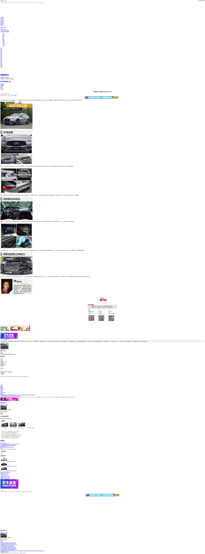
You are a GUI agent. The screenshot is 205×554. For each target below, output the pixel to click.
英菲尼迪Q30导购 (36, 341)
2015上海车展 (3, 29)
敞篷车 (1, 393)
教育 (1, 59)
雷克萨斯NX (9, 470)
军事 (1, 62)
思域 (13, 394)
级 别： (2, 411)
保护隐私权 (26, 550)
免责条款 (30, 550)
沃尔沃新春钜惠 (13, 427)
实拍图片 (2, 86)
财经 (1, 50)
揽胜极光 (2, 478)
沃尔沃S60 (3, 476)
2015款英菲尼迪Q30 (128, 341)
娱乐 (1, 51)
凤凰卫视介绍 (42, 550)
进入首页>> (6, 404)
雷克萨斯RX (3, 477)
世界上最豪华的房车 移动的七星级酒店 (7, 444)
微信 (5, 27)
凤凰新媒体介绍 (3, 550)
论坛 (3, 43)
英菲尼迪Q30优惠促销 (50, 341)
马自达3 (1, 396)
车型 (3, 37)
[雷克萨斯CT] (4, 461)
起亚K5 (15, 394)
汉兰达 (2, 471)
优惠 (3, 40)
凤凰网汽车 (4, 75)
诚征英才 (22, 550)
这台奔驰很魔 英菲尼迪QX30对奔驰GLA (8, 548)
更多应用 (2, 17)
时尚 (1, 53)
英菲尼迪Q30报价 (16, 341)
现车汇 (4, 42)
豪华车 (1, 388)
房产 (1, 55)
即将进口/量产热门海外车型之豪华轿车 (9, 544)
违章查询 (2, 21)
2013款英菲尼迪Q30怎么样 (114, 341)
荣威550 (19, 396)
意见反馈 (37, 550)
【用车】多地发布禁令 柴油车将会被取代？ (9, 432)
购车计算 (2, 22)
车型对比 (2, 24)
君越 (34, 394)
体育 (1, 52)
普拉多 (25, 394)
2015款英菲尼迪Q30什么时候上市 (82, 341)
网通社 (15, 95)
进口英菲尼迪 (4, 81)
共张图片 (9, 409)
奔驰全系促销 (4, 427)
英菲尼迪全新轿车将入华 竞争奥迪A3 (8, 546)
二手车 (4, 44)
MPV (1, 390)
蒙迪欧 (5, 394)
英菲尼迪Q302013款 (122, 341)
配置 (10, 418)
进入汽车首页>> (3, 442)
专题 (2, 30)
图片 (3, 38)
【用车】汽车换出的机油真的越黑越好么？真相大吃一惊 (11, 435)
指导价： (2, 410)
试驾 (3, 34)
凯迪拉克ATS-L (4, 472)
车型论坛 (2, 89)
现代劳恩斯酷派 (12, 396)
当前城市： (2, 362)
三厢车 (1, 386)
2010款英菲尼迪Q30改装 (135, 341)
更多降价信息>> (3, 364)
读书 (1, 58)
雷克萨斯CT (9, 461)
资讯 (1, 49)
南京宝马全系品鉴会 (30, 428)
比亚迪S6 (7, 396)
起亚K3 (10, 394)
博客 (1, 63)
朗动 (4, 396)
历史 (1, 61)
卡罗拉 (28, 394)
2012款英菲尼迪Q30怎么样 (72, 341)
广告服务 (19, 550)
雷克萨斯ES (9, 466)
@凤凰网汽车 (6, 339)
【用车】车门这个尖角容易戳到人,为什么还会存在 (10, 431)
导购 (3, 35)
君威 (3, 394)
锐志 (23, 394)
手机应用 (2, 19)
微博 (3, 27)
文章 (1, 88)
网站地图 (7, 31)
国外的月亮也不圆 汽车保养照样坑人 (7, 447)
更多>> (1, 453)
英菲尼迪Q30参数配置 (4, 341)
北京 (5, 0)
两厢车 (1, 387)
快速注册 (4, 31)
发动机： (2, 412)
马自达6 (18, 394)
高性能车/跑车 (3, 392)
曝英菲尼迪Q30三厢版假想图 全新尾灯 (9, 549)
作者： (1, 339)
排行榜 (1, 25)
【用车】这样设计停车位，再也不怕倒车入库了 (10, 433)
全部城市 (42, 2)
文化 (1, 60)
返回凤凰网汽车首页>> (4, 343)
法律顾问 (34, 550)
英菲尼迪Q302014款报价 (143, 341)
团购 (3, 41)
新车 (3, 33)
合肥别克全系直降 (21, 427)
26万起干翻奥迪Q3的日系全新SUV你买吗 (8, 547)
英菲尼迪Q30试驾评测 (43, 341)
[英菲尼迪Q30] (4, 348)
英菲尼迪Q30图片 (10, 341)
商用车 (7, 30)
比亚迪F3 (31, 394)
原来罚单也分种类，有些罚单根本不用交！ (8, 449)
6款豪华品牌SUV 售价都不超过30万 (7, 545)
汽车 (1, 54)
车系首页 (2, 83)
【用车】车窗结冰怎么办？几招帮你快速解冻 (9, 437)
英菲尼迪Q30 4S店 (57, 341)
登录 (1, 31)
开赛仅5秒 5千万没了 (4, 446)
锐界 (2, 475)
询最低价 (2, 404)
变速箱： (2, 353)
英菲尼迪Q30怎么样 (23, 341)
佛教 (1, 65)
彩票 (1, 64)
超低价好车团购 (201, 0)
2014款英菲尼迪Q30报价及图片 (98, 341)
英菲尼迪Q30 (2, 349)
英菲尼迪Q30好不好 (30, 341)
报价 (3, 39)
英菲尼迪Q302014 (90, 341)
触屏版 (1, 20)
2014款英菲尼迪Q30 (106, 341)
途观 (2, 474)
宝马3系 (7, 394)
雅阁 (1, 394)
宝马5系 (21, 394)
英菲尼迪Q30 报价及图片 (64, 341)
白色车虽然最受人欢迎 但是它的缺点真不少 (8, 445)
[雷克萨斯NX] (4, 470)
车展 (2, 28)
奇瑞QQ (16, 396)
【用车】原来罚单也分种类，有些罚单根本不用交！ (11, 436)
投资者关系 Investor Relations (12, 550)
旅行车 (1, 391)
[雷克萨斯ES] (4, 466)
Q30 (10, 81)
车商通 (4, 30)
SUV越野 (2, 389)
